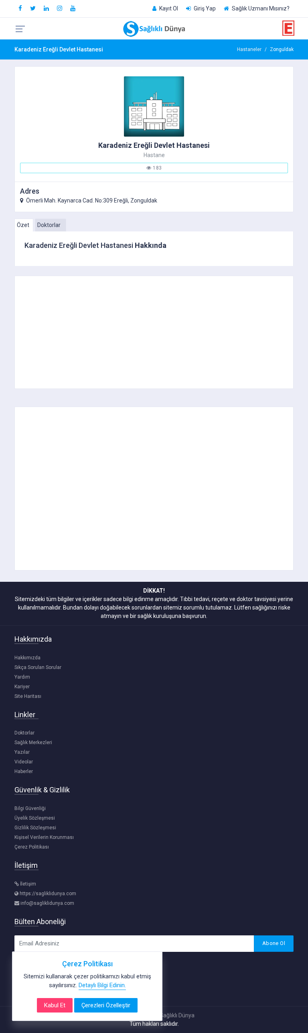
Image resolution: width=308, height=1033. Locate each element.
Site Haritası (27, 696)
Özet (23, 225)
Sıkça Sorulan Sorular (37, 667)
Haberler (23, 771)
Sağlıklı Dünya (177, 1015)
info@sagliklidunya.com (46, 903)
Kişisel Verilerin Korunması (44, 837)
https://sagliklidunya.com (47, 893)
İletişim (27, 884)
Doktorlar (49, 225)
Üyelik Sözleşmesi (34, 818)
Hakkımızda (27, 658)
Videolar (23, 762)
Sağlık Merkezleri (33, 742)
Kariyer (22, 686)
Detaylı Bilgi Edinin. (102, 985)
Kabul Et (54, 1005)
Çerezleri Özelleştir (105, 1005)
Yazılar (22, 752)
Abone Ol (273, 943)
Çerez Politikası (31, 847)
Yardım (22, 677)
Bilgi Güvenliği (30, 808)
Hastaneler (249, 49)
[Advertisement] (154, 332)
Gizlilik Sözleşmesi (35, 827)
